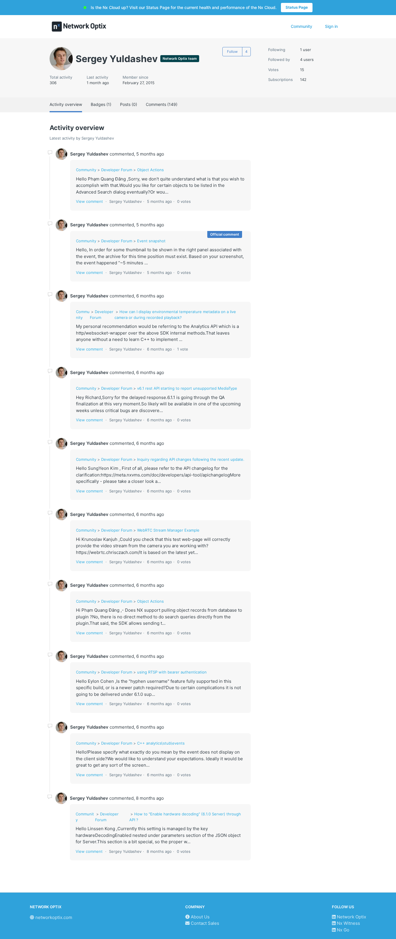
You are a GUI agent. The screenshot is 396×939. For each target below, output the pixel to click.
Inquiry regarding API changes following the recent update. (190, 459)
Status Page (297, 7)
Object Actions (150, 169)
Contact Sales (204, 923)
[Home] (79, 26)
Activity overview (66, 104)
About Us (200, 917)
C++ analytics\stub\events (161, 743)
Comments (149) (161, 104)
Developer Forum (116, 169)
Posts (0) (128, 104)
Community (301, 26)
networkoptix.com (53, 917)
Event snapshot (151, 241)
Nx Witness (348, 923)
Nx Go (342, 930)
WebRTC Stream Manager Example (168, 530)
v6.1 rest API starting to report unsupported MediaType (187, 388)
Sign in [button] (331, 26)
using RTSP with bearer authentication (172, 672)
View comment (89, 201)
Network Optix (351, 917)
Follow (232, 51)
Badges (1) (101, 104)
